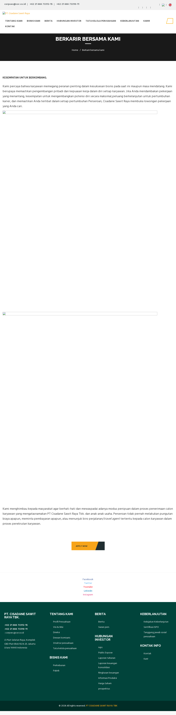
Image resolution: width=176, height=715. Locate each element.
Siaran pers (103, 627)
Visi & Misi (58, 627)
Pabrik (56, 671)
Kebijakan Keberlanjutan (156, 622)
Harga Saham (105, 683)
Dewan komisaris (61, 638)
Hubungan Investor (69, 21)
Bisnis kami (33, 21)
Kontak (10, 26)
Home (75, 50)
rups (100, 647)
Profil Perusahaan (61, 622)
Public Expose (105, 653)
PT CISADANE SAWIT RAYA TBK (101, 706)
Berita (48, 21)
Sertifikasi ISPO (151, 627)
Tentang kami (14, 21)
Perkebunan (59, 665)
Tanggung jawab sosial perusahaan (155, 635)
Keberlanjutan (129, 21)
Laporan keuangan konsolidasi (107, 665)
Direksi (56, 632)
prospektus (104, 689)
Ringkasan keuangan (108, 673)
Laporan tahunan (106, 658)
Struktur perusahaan (63, 643)
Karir (146, 21)
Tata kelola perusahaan (101, 21)
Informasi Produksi (107, 678)
